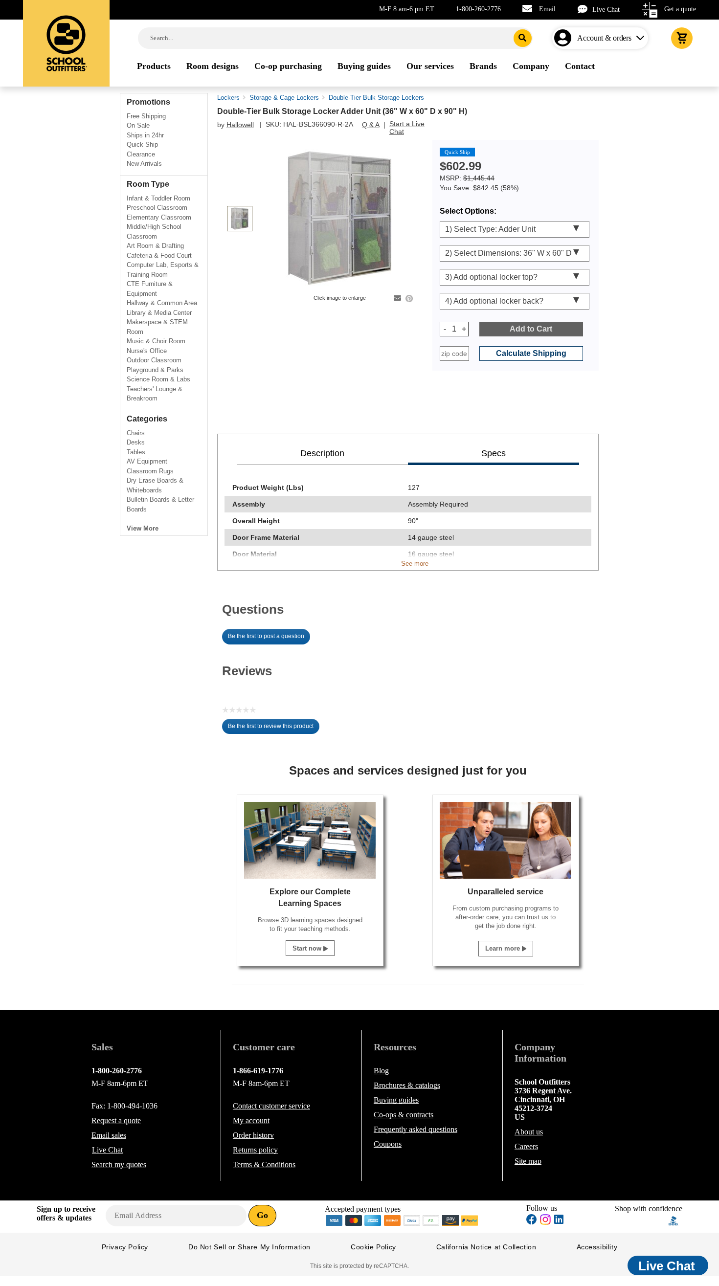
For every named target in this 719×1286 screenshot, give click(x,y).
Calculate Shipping (531, 353)
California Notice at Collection (486, 1247)
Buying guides (396, 1100)
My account (251, 1120)
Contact (271, 1106)
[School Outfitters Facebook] (531, 1221)
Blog (381, 1070)
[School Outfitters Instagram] (545, 1222)
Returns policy (255, 1150)
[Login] (564, 38)
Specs (493, 453)
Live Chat (606, 9)
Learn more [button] (503, 948)
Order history (253, 1135)
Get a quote (680, 9)
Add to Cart (531, 329)
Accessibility (597, 1247)
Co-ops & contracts (403, 1114)
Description (322, 453)
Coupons (388, 1144)
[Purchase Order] (431, 1220)
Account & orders (604, 38)
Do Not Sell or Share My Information (249, 1247)
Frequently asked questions (415, 1129)
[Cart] (682, 38)
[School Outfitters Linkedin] (558, 1221)
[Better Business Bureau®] (673, 1220)
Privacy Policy (125, 1247)
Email (547, 9)
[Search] (523, 38)
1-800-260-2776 (478, 9)
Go (262, 1215)
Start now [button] (307, 948)
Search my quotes (118, 1164)
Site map (528, 1161)
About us (529, 1132)
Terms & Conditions (264, 1164)
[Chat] (585, 9)
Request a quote (116, 1120)
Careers (526, 1146)
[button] (641, 1221)
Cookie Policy (373, 1247)
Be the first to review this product (273, 728)
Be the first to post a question (266, 636)
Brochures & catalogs (407, 1085)
